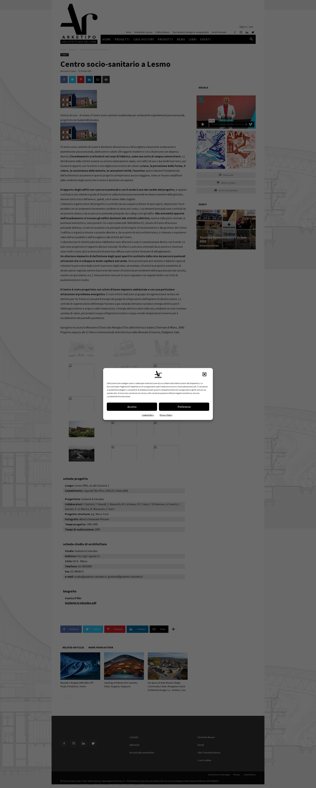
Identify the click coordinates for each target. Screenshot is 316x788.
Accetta (131, 406)
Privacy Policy (166, 415)
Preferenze (184, 406)
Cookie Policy (148, 415)
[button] (204, 374)
